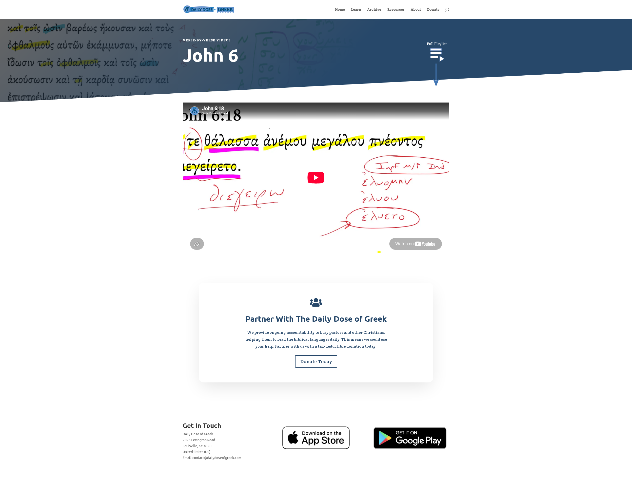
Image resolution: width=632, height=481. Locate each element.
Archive (374, 10)
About (416, 10)
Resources (396, 10)
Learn (356, 10)
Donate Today (316, 361)
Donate (433, 10)
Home (340, 10)
